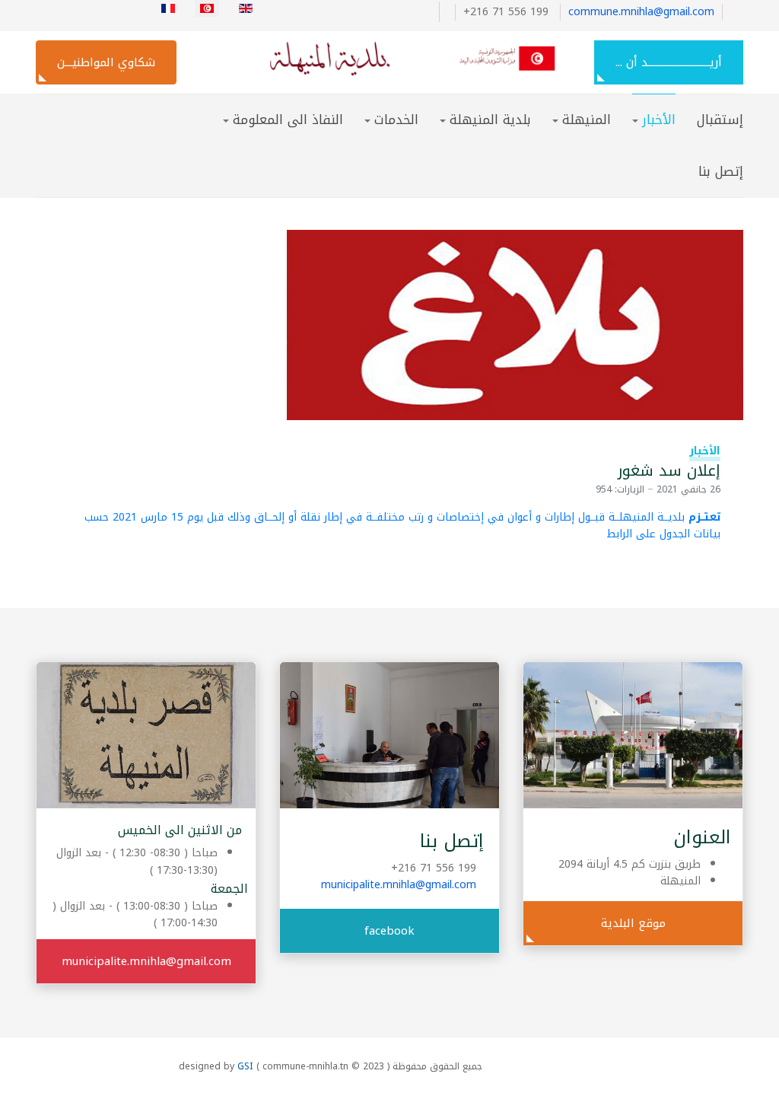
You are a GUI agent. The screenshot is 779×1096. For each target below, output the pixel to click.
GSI (245, 1066)
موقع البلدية (633, 923)
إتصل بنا (720, 171)
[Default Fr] (395, 58)
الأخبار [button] (659, 119)
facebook (389, 930)
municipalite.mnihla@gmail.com (398, 885)
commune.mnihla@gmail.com (641, 12)
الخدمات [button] (396, 119)
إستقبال (720, 119)
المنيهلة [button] (586, 119)
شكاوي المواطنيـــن (106, 62)
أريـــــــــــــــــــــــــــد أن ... (668, 62)
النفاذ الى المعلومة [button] (288, 119)
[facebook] (443, 12)
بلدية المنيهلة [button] (490, 119)
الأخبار (704, 451)
